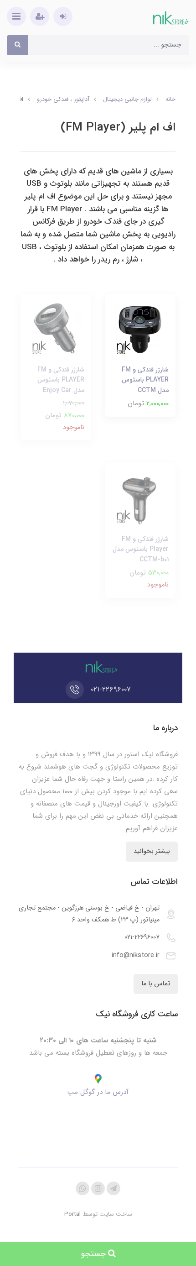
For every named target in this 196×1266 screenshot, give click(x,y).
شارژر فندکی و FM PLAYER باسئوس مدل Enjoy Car (60, 380)
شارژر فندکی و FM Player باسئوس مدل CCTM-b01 (141, 549)
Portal (72, 1214)
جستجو (94, 1253)
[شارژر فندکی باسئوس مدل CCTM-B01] (140, 498)
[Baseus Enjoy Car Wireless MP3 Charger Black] (55, 329)
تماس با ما (155, 983)
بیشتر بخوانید (152, 851)
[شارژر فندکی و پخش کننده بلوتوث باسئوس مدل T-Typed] (140, 329)
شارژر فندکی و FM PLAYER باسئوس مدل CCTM (145, 380)
